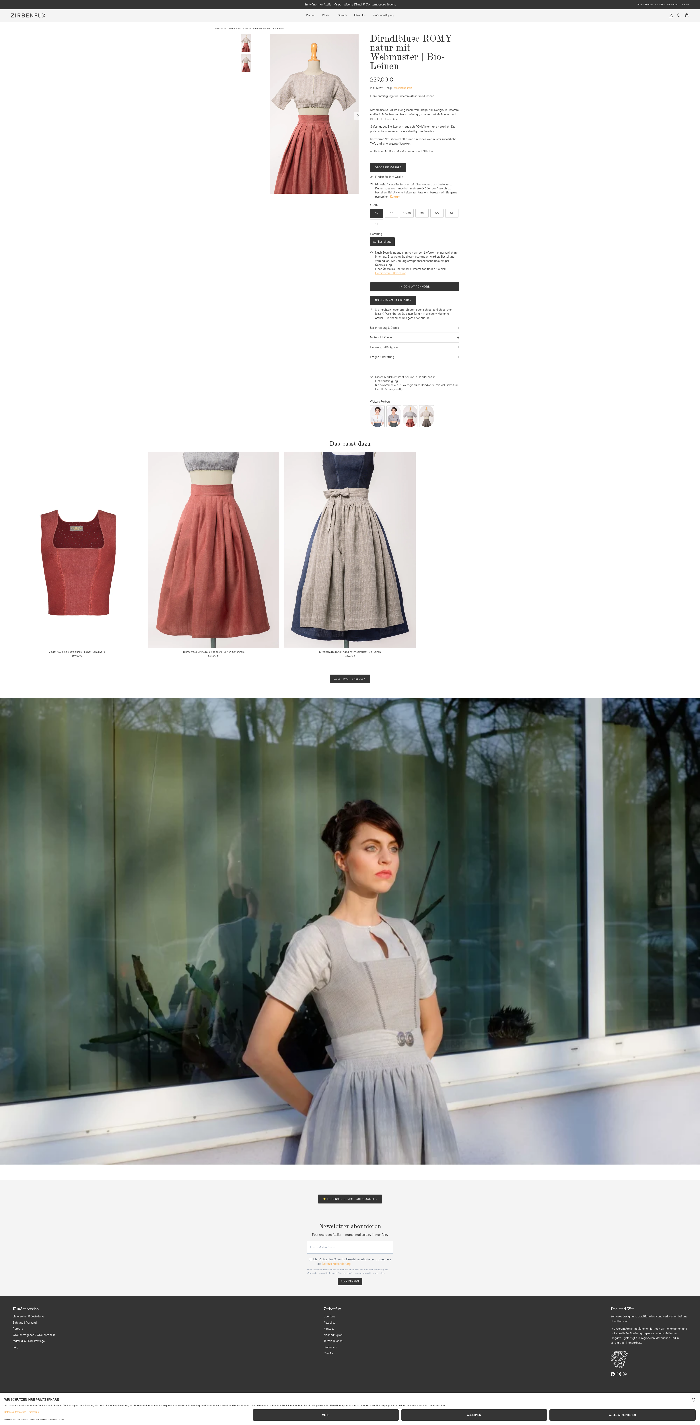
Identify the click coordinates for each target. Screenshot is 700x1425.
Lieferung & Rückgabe (384, 347)
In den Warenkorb (414, 286)
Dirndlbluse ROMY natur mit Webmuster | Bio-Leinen (256, 28)
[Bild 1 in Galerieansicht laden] (314, 114)
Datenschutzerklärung (336, 1263)
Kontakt (685, 4)
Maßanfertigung (383, 15)
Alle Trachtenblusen (349, 678)
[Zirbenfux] (28, 15)
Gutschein (672, 4)
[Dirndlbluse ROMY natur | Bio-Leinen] (426, 416)
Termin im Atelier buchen (393, 300)
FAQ (15, 1347)
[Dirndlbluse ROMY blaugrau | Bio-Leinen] (410, 416)
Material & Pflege (381, 337)
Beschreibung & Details (384, 327)
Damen (310, 15)
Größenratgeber (388, 167)
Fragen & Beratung (382, 357)
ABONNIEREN (350, 1281)
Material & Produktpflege (29, 1341)
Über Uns (360, 15)
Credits (328, 1353)
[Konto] (670, 15)
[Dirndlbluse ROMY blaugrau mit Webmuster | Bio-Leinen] (393, 416)
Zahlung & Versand (25, 1322)
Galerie (342, 15)
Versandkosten (402, 88)
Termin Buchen (645, 4)
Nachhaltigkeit (333, 1335)
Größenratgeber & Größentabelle (34, 1335)
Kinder (326, 15)
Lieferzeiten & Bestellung (390, 273)
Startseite (220, 28)
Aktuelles (660, 4)
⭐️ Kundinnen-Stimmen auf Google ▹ (350, 1198)
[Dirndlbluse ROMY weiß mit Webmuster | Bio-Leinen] (377, 416)
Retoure (18, 1328)
